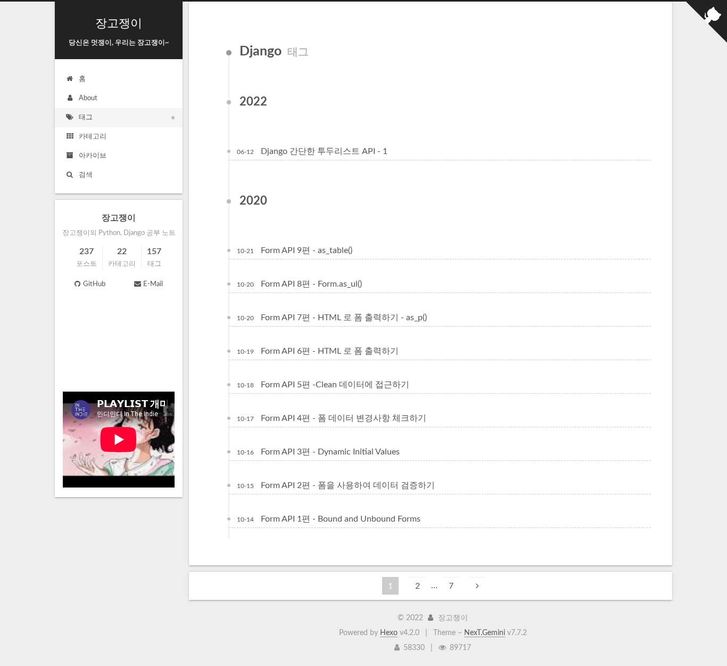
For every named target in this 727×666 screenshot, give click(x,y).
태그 (86, 117)
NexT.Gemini (484, 633)
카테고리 (92, 136)
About (88, 98)
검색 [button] (86, 175)
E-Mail (153, 284)
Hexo (389, 633)
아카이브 (92, 155)
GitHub (94, 284)
